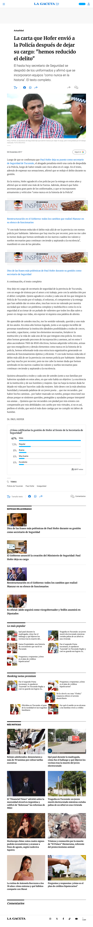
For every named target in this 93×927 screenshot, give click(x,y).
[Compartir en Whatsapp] (30, 88)
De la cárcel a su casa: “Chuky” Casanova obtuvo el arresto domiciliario (69, 695)
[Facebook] (63, 919)
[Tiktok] (70, 919)
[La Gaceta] (46, 4)
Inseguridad (41, 486)
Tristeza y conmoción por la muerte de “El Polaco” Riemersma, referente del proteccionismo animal (66, 844)
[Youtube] (76, 919)
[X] (57, 919)
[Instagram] (50, 919)
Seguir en (78, 152)
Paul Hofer (45, 159)
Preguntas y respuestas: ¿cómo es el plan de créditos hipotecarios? (31, 659)
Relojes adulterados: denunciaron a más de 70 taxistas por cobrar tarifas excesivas (25, 760)
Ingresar (89, 4)
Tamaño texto (17, 497)
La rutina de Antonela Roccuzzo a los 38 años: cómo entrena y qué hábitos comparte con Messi (25, 886)
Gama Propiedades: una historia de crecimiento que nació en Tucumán (32, 646)
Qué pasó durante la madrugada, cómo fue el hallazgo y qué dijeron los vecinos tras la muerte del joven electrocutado (29, 636)
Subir (84, 920)
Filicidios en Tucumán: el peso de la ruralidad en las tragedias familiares (34, 707)
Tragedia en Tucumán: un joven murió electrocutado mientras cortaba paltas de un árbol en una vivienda (67, 802)
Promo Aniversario (82, 4)
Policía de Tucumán (15, 486)
